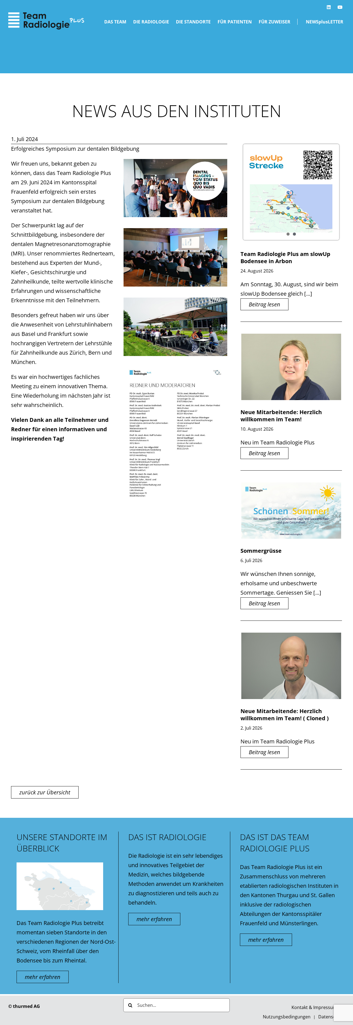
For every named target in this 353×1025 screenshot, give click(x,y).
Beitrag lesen (264, 304)
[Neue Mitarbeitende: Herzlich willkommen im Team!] (291, 367)
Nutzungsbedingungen (287, 1017)
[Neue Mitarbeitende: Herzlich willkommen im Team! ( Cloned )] (291, 666)
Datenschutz (331, 1017)
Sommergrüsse (261, 550)
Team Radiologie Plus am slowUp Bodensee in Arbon (285, 257)
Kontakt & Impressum (314, 1007)
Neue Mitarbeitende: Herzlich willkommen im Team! (281, 415)
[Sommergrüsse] (291, 510)
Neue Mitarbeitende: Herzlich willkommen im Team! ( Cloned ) (284, 714)
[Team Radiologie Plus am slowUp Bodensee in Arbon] (291, 192)
